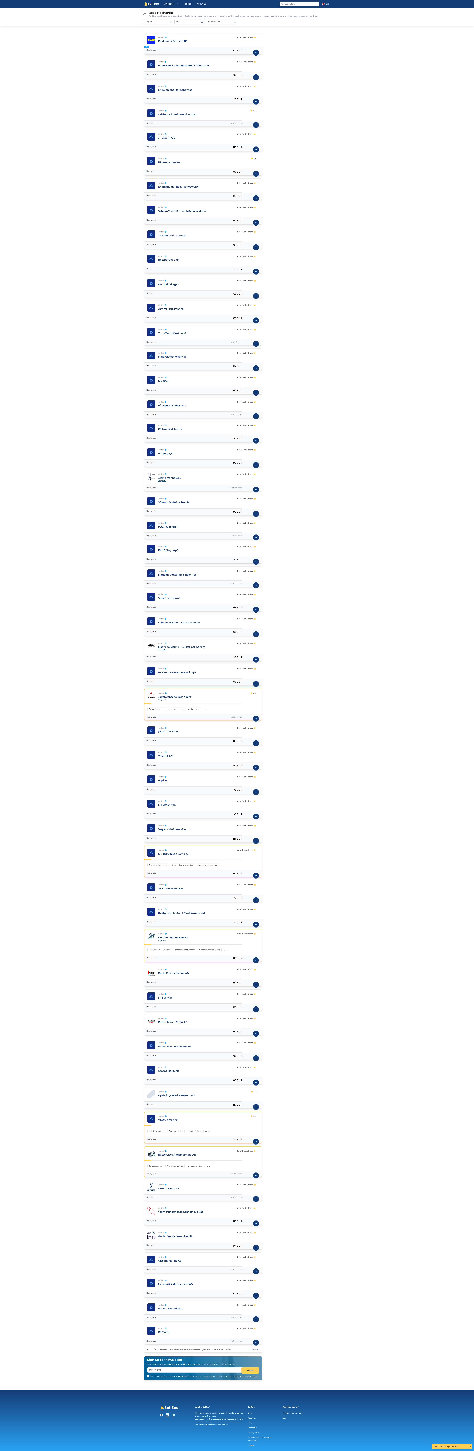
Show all (255, 1350)
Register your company (293, 1413)
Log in (285, 1418)
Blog (250, 1413)
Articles (187, 4)
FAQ (250, 1423)
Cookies (251, 1445)
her (255, 1376)
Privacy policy (253, 1433)
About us (201, 4)
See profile (162, 481)
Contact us (252, 1428)
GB (327, 4)
